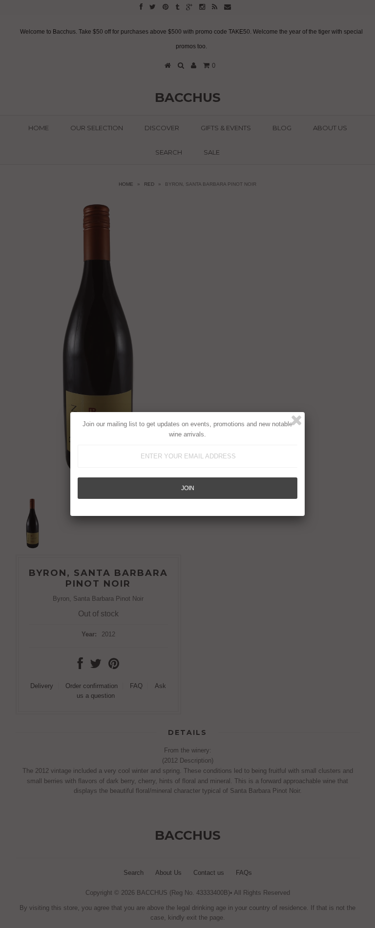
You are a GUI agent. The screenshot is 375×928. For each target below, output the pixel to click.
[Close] (296, 420)
